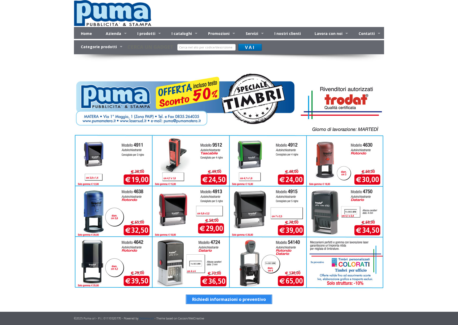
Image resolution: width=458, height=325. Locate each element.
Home (86, 33)
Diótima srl (146, 318)
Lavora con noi (328, 33)
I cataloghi (181, 33)
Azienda (113, 33)
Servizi (252, 33)
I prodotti (146, 33)
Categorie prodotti (99, 46)
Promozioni (219, 33)
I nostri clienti (287, 33)
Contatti (367, 33)
